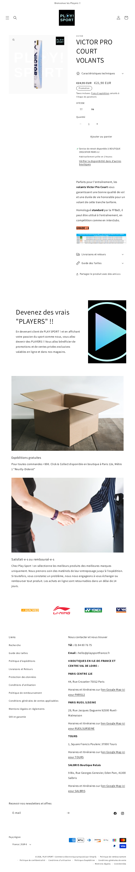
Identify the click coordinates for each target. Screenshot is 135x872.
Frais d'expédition (100, 93)
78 (94, 110)
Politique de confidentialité (32, 860)
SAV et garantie (17, 716)
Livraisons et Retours (21, 669)
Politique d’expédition (85, 860)
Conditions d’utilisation (60, 860)
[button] (7, 18)
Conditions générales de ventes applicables (33, 700)
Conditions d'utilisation (22, 684)
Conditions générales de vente (112, 860)
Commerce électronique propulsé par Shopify (76, 856)
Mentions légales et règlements (27, 708)
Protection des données (22, 677)
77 (81, 109)
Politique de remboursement (25, 692)
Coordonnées (120, 863)
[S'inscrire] (68, 813)
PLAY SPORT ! (48, 856)
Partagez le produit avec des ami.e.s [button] (100, 273)
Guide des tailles (18, 653)
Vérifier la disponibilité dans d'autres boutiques (100, 162)
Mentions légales (103, 863)
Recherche (15, 645)
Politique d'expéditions (22, 661)
